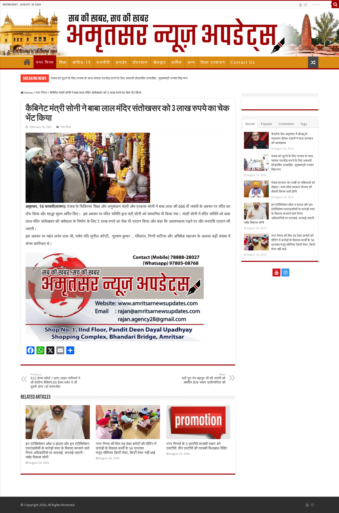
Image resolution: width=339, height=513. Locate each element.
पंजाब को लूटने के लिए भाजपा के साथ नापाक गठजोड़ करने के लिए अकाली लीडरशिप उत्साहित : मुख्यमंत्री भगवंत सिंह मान (119, 78)
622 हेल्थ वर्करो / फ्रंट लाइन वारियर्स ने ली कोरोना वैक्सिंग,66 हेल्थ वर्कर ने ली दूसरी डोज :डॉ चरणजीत (55, 381)
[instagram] (305, 5)
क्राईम (121, 62)
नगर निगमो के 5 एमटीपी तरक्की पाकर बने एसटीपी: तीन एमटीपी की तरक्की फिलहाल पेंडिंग (196, 446)
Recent (250, 124)
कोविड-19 (81, 62)
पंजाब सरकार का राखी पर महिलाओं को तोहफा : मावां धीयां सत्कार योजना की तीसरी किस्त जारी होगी (293, 187)
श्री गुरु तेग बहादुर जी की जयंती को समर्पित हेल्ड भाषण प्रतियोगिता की (203, 378)
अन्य (191, 62)
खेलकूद (159, 62)
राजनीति (103, 62)
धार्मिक (176, 62)
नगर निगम (45, 62)
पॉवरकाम (140, 62)
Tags (303, 124)
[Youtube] (301, 5)
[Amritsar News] (169, 32)
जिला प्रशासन (213, 62)
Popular (266, 124)
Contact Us (243, 62)
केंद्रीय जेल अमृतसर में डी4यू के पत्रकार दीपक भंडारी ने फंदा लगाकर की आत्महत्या (292, 138)
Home (27, 62)
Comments (286, 124)
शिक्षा (63, 62)
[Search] (335, 4)
